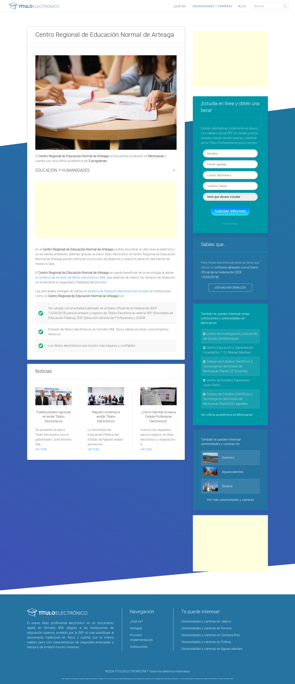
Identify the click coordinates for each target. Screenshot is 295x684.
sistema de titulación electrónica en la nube (118, 291)
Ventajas (136, 628)
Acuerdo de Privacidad (230, 224)
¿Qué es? (179, 6)
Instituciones (139, 647)
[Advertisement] (106, 210)
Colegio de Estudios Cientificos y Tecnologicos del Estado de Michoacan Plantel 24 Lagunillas (228, 399)
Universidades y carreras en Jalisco (206, 621)
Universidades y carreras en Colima (206, 642)
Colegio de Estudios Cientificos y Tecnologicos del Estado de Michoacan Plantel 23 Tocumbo (228, 366)
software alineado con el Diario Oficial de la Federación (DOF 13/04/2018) (229, 272)
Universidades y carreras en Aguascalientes (211, 649)
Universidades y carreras (212, 6)
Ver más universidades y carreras (230, 500)
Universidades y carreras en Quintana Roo (210, 635)
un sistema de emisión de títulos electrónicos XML (70, 277)
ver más (41, 449)
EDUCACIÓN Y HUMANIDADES (62, 170)
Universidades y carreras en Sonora (206, 628)
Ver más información (230, 287)
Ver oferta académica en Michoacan (227, 415)
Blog (242, 6)
